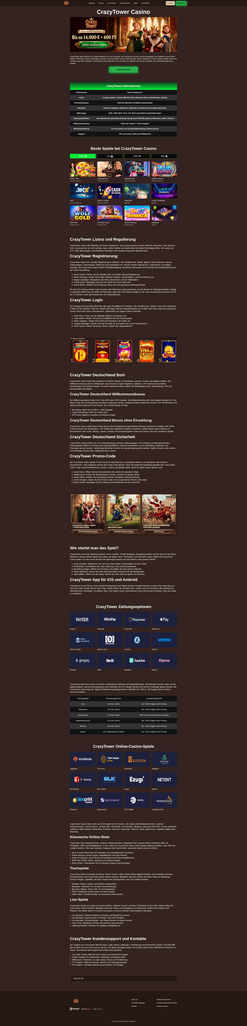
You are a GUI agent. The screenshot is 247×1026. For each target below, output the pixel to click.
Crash (135, 156)
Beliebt (81, 156)
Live (108, 156)
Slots (163, 156)
